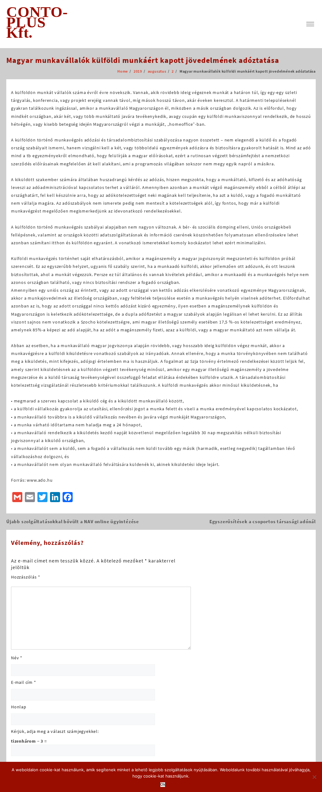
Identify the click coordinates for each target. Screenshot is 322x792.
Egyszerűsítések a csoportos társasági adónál (262, 521)
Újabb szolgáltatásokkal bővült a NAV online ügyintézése (72, 521)
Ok (162, 784)
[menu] (310, 24)
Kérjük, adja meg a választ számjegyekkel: (55, 731)
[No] (314, 777)
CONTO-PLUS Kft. (37, 22)
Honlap (18, 707)
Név (16, 658)
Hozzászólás (25, 577)
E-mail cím (23, 682)
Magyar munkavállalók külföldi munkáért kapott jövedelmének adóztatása (142, 60)
